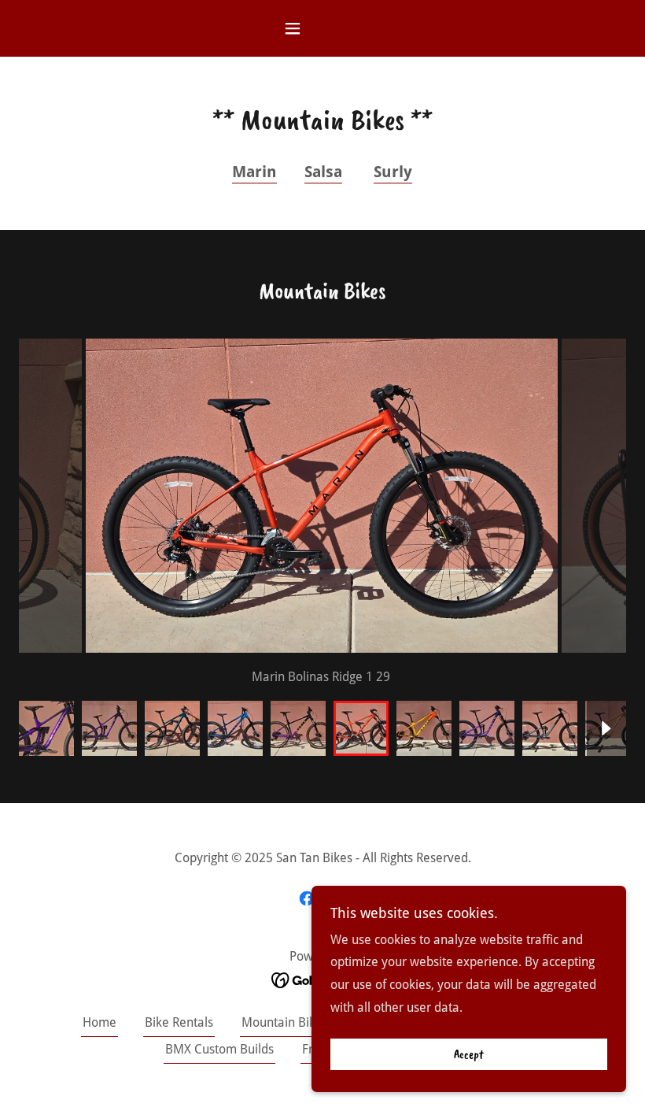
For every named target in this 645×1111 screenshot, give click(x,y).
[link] (306, 898)
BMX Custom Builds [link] (219, 1049)
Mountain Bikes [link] (284, 1022)
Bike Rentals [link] (179, 1022)
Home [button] (99, 1022)
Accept (469, 1054)
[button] (322, 28)
